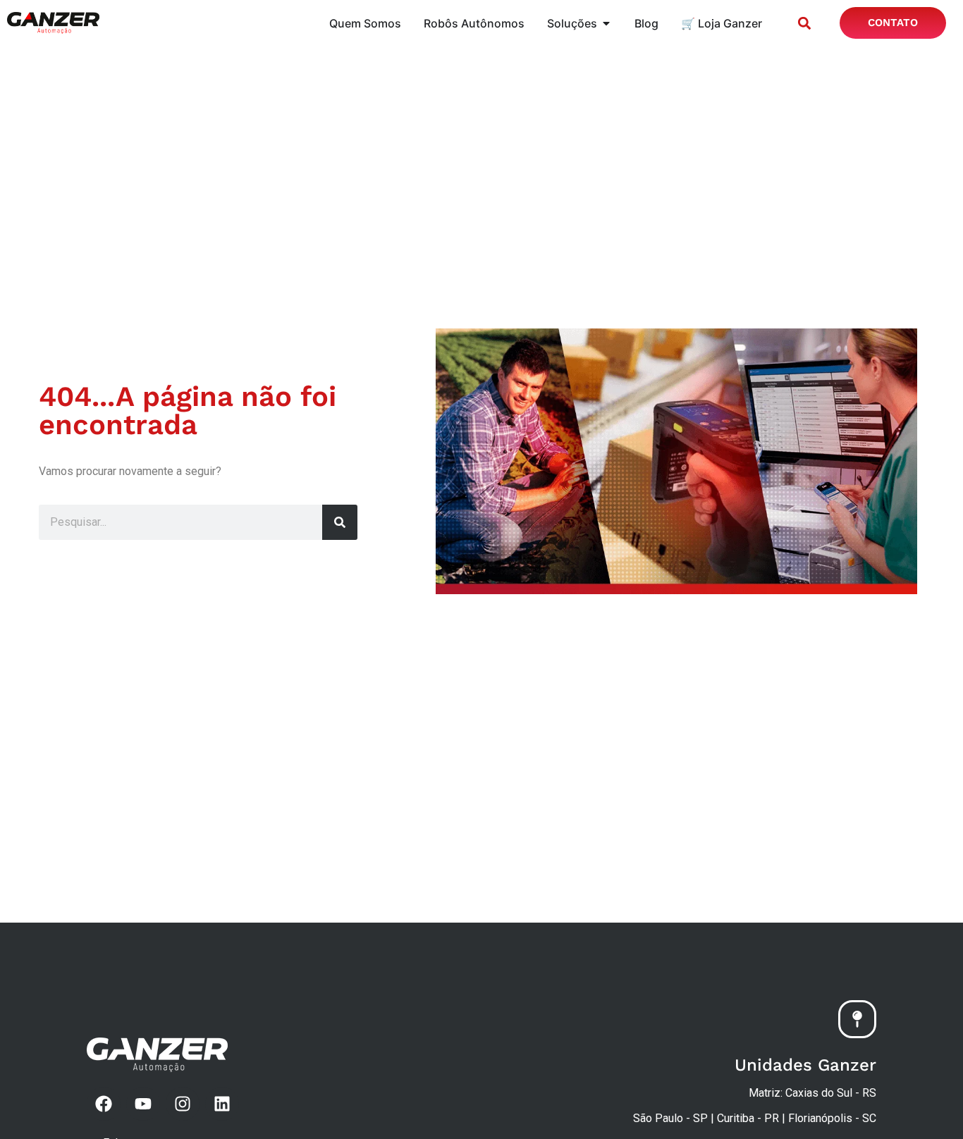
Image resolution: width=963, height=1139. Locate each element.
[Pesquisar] (339, 522)
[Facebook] (104, 1104)
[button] (804, 23)
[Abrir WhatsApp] (928, 1103)
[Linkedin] (222, 1104)
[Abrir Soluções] (606, 23)
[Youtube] (143, 1104)
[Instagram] (183, 1104)
